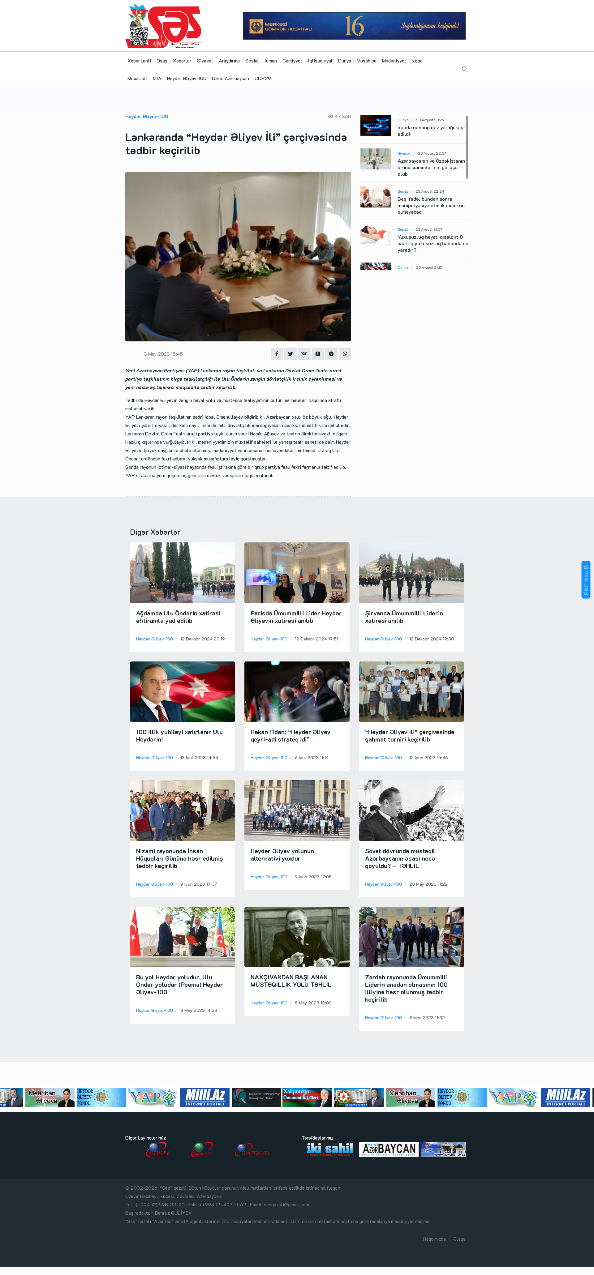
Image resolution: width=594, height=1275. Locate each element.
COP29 (263, 78)
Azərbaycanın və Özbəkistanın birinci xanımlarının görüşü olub (431, 167)
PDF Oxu (586, 583)
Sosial (252, 60)
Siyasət (205, 60)
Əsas (162, 60)
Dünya (344, 60)
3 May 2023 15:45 (163, 354)
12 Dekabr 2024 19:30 (431, 638)
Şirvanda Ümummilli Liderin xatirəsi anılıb (404, 616)
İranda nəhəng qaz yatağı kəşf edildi (431, 130)
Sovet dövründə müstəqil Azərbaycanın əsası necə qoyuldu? (400, 858)
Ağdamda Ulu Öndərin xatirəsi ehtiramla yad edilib (178, 616)
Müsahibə (367, 60)
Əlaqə (459, 1238)
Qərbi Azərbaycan (230, 78)
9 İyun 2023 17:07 (198, 884)
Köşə (417, 60)
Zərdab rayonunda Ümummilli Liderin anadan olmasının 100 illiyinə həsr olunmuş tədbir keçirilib (406, 988)
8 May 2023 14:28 (198, 1010)
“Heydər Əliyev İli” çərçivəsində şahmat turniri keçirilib (409, 735)
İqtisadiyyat (320, 60)
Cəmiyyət (292, 60)
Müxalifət (137, 78)
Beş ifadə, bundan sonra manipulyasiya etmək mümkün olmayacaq (431, 205)
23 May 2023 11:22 (428, 884)
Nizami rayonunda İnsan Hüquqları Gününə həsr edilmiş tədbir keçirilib (179, 858)
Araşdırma (229, 60)
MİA (157, 78)
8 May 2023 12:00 (313, 1002)
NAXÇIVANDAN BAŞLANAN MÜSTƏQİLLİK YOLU (291, 980)
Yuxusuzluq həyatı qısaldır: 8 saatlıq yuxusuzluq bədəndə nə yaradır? (433, 243)
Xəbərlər (182, 60)
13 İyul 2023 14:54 (199, 757)
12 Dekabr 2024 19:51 (316, 638)
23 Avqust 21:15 (429, 267)
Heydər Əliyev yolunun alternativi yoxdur (282, 854)
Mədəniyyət (394, 60)
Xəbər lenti (139, 60)
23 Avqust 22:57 (432, 153)
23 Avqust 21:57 (428, 229)
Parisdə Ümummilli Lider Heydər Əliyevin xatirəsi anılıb (296, 616)
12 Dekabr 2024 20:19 (202, 638)
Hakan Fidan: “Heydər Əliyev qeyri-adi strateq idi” (290, 735)
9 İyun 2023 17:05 (313, 876)
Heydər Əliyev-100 (186, 78)
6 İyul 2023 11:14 (312, 757)
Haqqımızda (434, 1238)
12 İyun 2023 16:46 (428, 757)
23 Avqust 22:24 (429, 191)
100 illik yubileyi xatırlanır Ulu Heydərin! (179, 735)
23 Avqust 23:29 (430, 119)
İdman (271, 60)
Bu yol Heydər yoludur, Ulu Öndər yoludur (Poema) (179, 984)
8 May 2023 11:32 (427, 1017)
